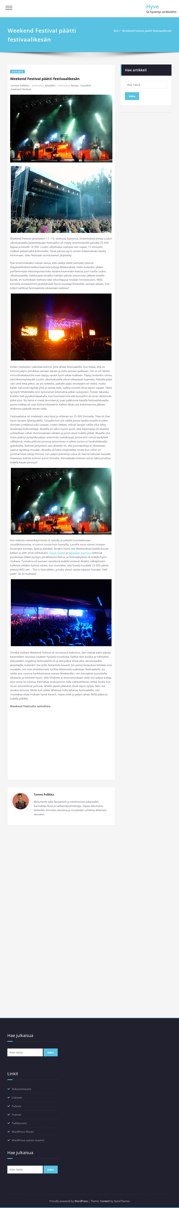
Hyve (152, 6)
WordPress (81, 1201)
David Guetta (57, 552)
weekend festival (20, 89)
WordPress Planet (23, 1131)
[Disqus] (61, 875)
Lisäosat (17, 1097)
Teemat (16, 1114)
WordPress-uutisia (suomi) (28, 1140)
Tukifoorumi (19, 1123)
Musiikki (50, 85)
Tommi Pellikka (19, 85)
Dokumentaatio (21, 1089)
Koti (116, 30)
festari (75, 85)
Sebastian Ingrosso (80, 552)
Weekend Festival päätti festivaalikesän (147, 30)
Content (105, 1201)
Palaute (16, 1106)
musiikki (85, 85)
